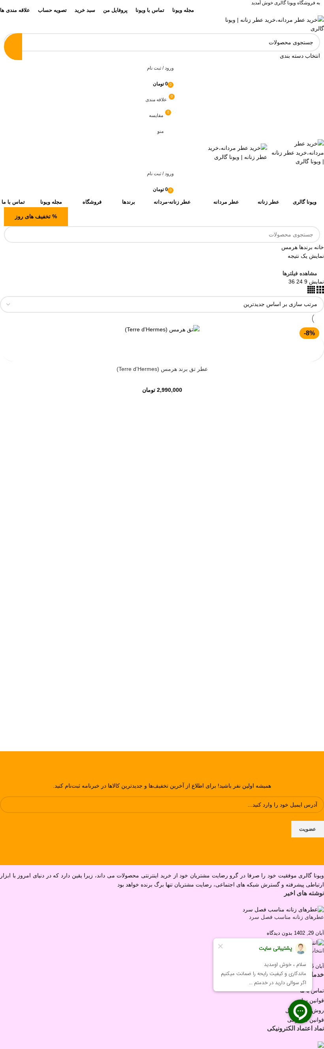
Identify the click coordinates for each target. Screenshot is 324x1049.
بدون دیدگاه (279, 933)
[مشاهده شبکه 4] (311, 291)
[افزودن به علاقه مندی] (317, 354)
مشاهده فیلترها (300, 273)
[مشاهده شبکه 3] (319, 291)
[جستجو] (13, 46)
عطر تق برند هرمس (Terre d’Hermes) (162, 369)
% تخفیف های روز (36, 216)
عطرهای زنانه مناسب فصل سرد (286, 917)
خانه (318, 247)
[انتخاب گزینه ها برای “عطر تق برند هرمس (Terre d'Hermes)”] (317, 341)
